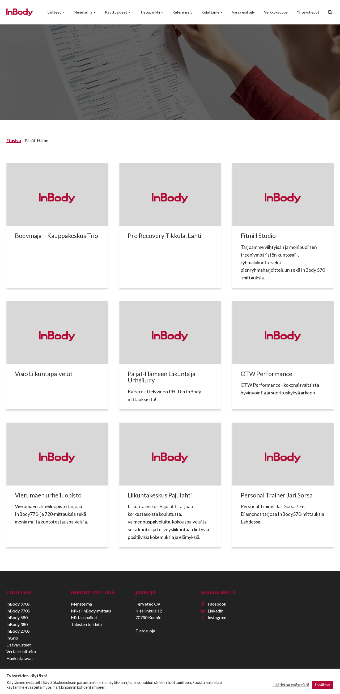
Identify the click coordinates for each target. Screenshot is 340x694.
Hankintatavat (19, 658)
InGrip (12, 637)
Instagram (214, 617)
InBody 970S (18, 603)
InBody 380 (17, 624)
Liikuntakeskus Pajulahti (160, 495)
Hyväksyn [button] (322, 685)
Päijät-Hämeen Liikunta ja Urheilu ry (162, 377)
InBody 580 (17, 617)
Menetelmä (81, 603)
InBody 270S (18, 630)
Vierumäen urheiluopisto (48, 495)
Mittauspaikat (84, 617)
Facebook (213, 603)
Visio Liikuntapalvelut (44, 373)
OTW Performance (266, 373)
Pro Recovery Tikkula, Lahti (164, 235)
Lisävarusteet (18, 644)
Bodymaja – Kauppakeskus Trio (56, 235)
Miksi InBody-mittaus (91, 610)
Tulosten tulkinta (86, 624)
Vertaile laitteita (21, 651)
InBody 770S (18, 610)
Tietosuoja (145, 630)
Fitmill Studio (258, 235)
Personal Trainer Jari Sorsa (277, 495)
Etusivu (13, 140)
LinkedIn (212, 610)
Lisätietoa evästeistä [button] (291, 685)
